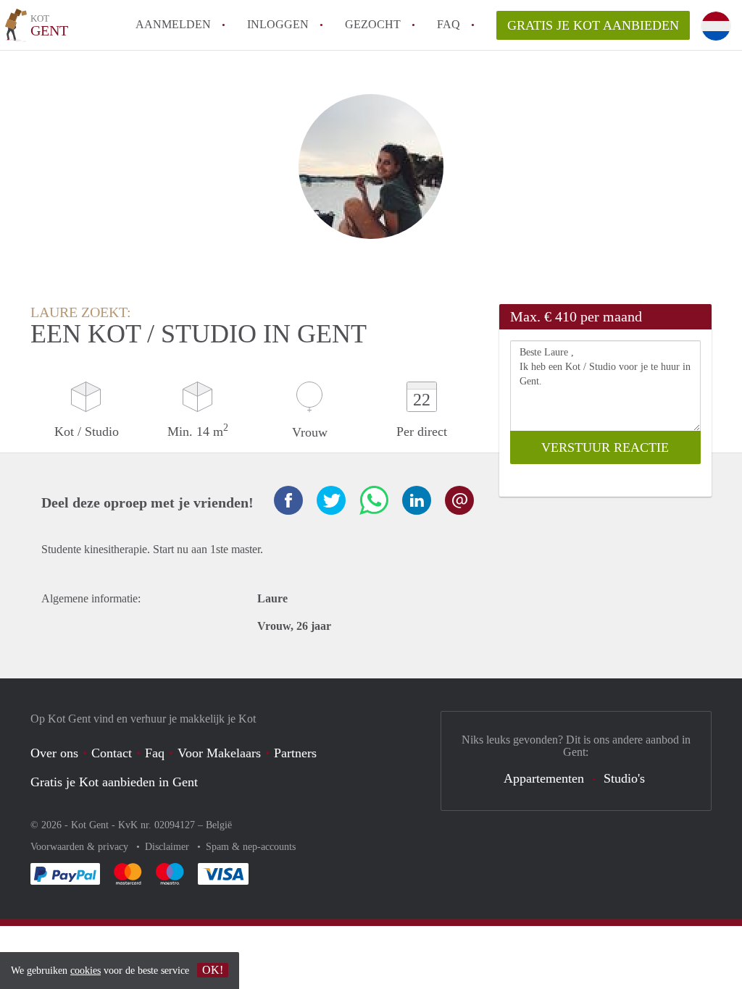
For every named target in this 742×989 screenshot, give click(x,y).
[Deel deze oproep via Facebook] (288, 500)
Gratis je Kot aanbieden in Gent (114, 782)
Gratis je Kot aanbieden (593, 25)
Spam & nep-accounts (251, 846)
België (219, 825)
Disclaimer (168, 846)
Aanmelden (173, 24)
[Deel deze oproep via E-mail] (459, 500)
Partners (295, 753)
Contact (111, 753)
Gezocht (373, 24)
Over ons (54, 753)
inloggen (278, 24)
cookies (85, 970)
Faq (154, 753)
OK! (212, 970)
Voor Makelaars (219, 753)
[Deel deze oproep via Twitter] (331, 500)
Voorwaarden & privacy (80, 846)
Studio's (624, 778)
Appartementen (544, 778)
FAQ (448, 24)
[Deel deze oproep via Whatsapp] (373, 500)
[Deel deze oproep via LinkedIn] (416, 500)
